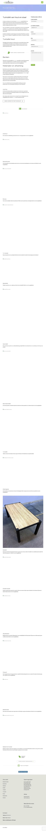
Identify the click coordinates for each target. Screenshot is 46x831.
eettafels (15, 60)
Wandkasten (6, 633)
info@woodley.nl (8, 817)
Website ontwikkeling (6, 820)
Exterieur (5, 133)
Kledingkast (6, 489)
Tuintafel (5, 452)
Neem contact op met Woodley (13, 101)
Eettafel (5, 550)
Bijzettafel (5, 283)
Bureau (5, 199)
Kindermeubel (6, 588)
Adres (32, 38)
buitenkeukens (18, 21)
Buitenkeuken (6, 161)
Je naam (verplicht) (34, 19)
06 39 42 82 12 (8, 815)
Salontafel (5, 344)
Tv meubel (5, 253)
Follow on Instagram (23, 771)
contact (14, 97)
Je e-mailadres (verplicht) (35, 25)
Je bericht (32, 50)
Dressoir (5, 672)
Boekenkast (6, 709)
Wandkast (4, 785)
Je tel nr (32, 31)
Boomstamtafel (7, 403)
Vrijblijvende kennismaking (25, 761)
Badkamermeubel (7, 747)
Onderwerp (32, 44)
